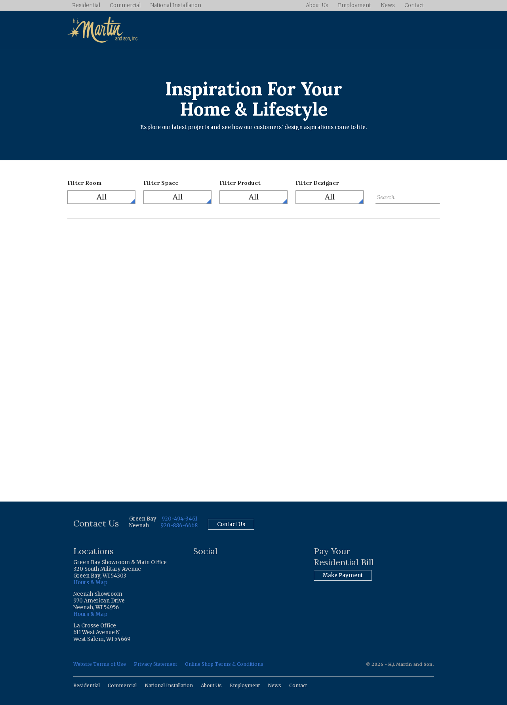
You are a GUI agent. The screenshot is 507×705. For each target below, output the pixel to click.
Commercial (125, 5)
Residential (86, 5)
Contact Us (231, 524)
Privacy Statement (155, 664)
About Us (317, 5)
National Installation (175, 5)
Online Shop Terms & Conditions (224, 664)
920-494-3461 (179, 518)
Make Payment (343, 575)
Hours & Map (90, 582)
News (388, 5)
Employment (354, 5)
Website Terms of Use (99, 664)
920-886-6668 (179, 525)
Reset (382, 209)
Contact (414, 5)
